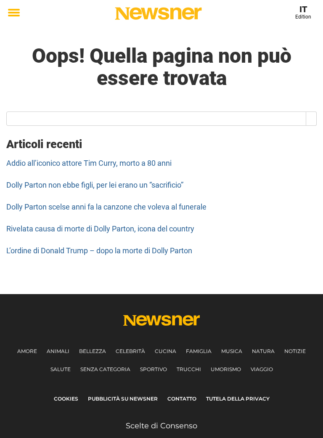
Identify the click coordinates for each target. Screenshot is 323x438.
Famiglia (199, 351)
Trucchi (189, 369)
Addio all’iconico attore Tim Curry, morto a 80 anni (89, 163)
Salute (60, 369)
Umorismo (226, 369)
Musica (231, 351)
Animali (58, 351)
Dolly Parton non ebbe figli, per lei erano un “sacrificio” (94, 185)
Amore (27, 351)
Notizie (295, 351)
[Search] (311, 118)
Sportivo (153, 369)
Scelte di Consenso (161, 425)
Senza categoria (105, 369)
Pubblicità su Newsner (123, 399)
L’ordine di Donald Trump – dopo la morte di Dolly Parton (99, 250)
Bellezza (92, 351)
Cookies (66, 399)
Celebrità (130, 351)
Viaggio (262, 369)
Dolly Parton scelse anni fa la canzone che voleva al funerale (106, 206)
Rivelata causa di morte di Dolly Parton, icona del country (100, 228)
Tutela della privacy (238, 399)
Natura (263, 351)
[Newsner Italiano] (158, 13)
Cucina (165, 351)
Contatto (181, 399)
